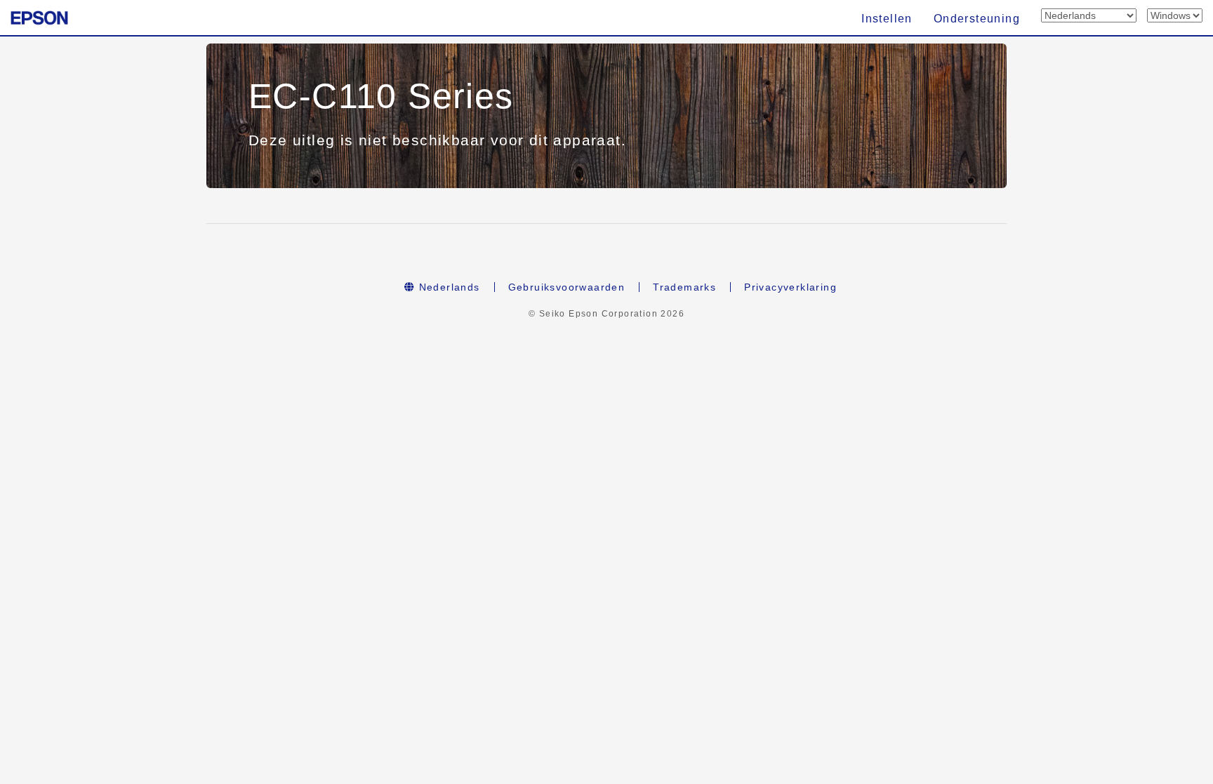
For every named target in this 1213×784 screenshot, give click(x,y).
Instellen (887, 19)
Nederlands (447, 287)
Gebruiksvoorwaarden (566, 287)
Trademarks (684, 287)
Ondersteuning (977, 19)
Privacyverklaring (790, 287)
